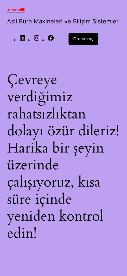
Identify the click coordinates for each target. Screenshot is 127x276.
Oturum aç (83, 38)
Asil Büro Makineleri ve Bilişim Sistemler (62, 21)
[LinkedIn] (22, 40)
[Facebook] (50, 40)
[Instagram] (36, 40)
